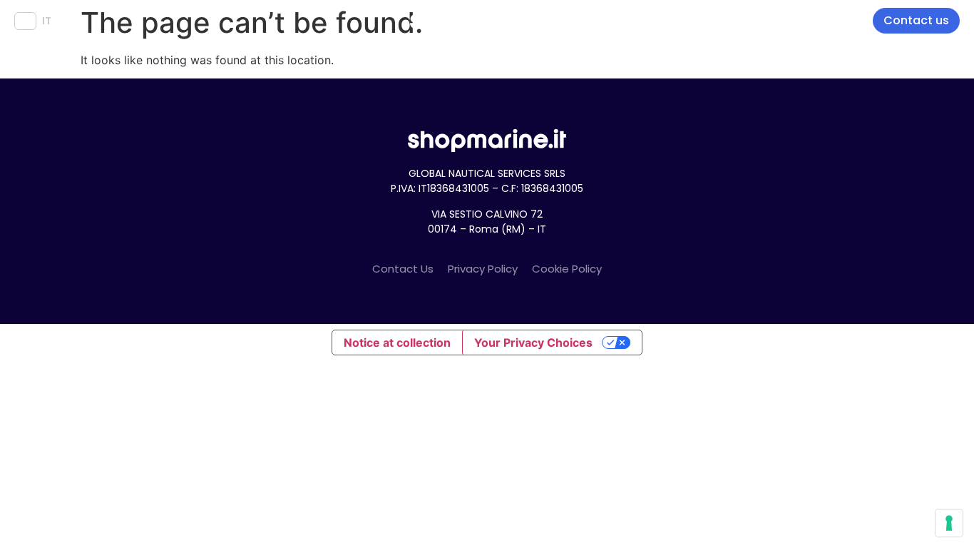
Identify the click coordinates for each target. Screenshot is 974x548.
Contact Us (403, 268)
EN (25, 21)
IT (46, 21)
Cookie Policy (567, 268)
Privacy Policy (483, 268)
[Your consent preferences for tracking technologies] (949, 523)
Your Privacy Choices (533, 342)
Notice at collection (397, 342)
